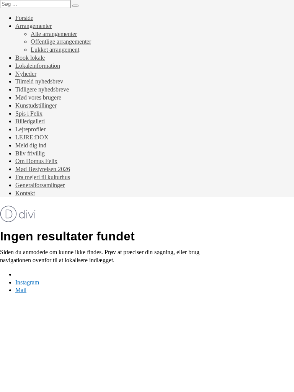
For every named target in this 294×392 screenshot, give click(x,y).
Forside (24, 18)
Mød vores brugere (38, 97)
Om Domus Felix (36, 161)
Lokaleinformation (37, 65)
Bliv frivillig (30, 153)
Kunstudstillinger (36, 105)
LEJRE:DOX (32, 137)
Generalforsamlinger (40, 185)
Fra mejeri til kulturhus (42, 177)
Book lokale (30, 57)
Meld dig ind (30, 145)
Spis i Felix (28, 113)
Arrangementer (33, 26)
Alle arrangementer (54, 34)
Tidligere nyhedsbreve (42, 89)
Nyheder (25, 73)
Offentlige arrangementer (61, 41)
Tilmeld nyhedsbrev (39, 81)
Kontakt (25, 193)
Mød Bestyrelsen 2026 (42, 169)
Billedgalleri (30, 121)
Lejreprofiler (30, 129)
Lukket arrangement (55, 49)
